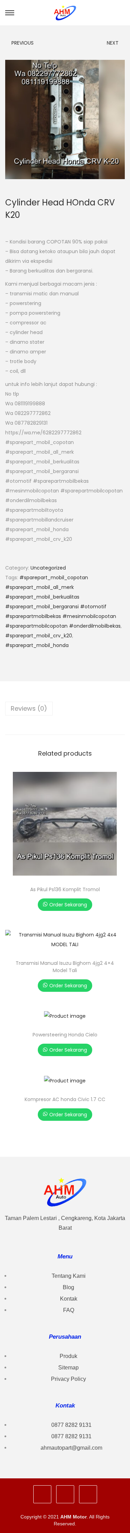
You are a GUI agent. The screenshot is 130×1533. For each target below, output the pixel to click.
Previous (22, 42)
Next (113, 42)
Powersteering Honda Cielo (65, 1034)
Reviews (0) (29, 708)
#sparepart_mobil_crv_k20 (38, 635)
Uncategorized (48, 567)
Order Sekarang (68, 904)
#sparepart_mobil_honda (37, 645)
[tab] (65, 708)
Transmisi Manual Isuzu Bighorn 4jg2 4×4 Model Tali (65, 967)
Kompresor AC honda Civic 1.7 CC (65, 1099)
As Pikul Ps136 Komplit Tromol (65, 889)
